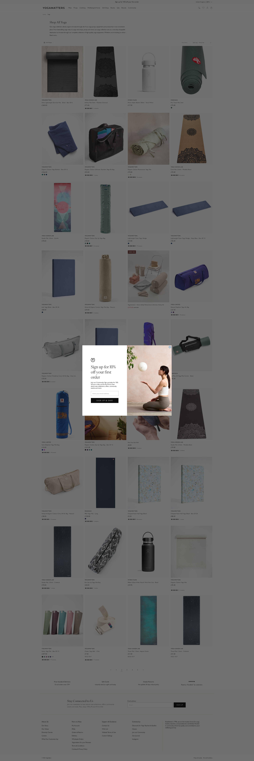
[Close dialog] (170, 347)
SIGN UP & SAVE (105, 400)
